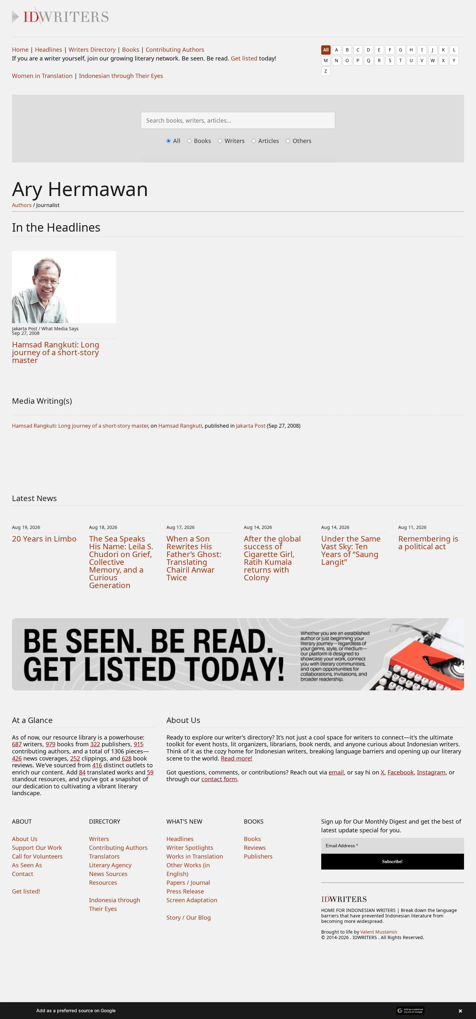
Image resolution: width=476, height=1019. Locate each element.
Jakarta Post (251, 425)
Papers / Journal (188, 882)
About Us (25, 839)
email (336, 772)
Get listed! (26, 891)
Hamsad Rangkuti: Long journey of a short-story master (55, 352)
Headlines (48, 49)
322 (95, 744)
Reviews (255, 847)
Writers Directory (92, 49)
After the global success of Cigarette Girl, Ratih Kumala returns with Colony (272, 558)
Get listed (244, 58)
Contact (22, 874)
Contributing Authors (175, 49)
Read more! (236, 758)
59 (150, 772)
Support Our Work (37, 847)
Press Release (185, 891)
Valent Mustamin (378, 932)
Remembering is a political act (428, 542)
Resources (103, 882)
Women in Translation (42, 76)
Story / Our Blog (188, 917)
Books (130, 49)
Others (301, 141)
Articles (268, 141)
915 (138, 744)
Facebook (401, 772)
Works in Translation (194, 856)
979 (50, 744)
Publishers (258, 856)
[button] (238, 1010)
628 (126, 758)
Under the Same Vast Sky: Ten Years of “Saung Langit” (351, 550)
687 (17, 744)
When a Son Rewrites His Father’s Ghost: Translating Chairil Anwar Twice (193, 558)
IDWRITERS (238, 14)
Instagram (431, 772)
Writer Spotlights (189, 847)
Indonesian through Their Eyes (121, 76)
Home (20, 49)
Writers (234, 141)
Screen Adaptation (191, 900)
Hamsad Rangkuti (180, 425)
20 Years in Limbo (44, 538)
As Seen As (27, 865)
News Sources (108, 874)
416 (97, 765)
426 (17, 758)
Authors (22, 205)
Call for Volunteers (37, 856)
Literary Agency (110, 865)
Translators (104, 856)
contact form (219, 779)
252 (75, 758)
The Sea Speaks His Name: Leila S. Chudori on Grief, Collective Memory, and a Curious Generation (121, 561)
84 (82, 772)
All (326, 50)
